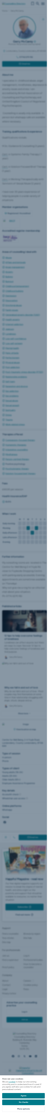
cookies (12, 1082)
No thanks (23, 1102)
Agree (23, 1096)
